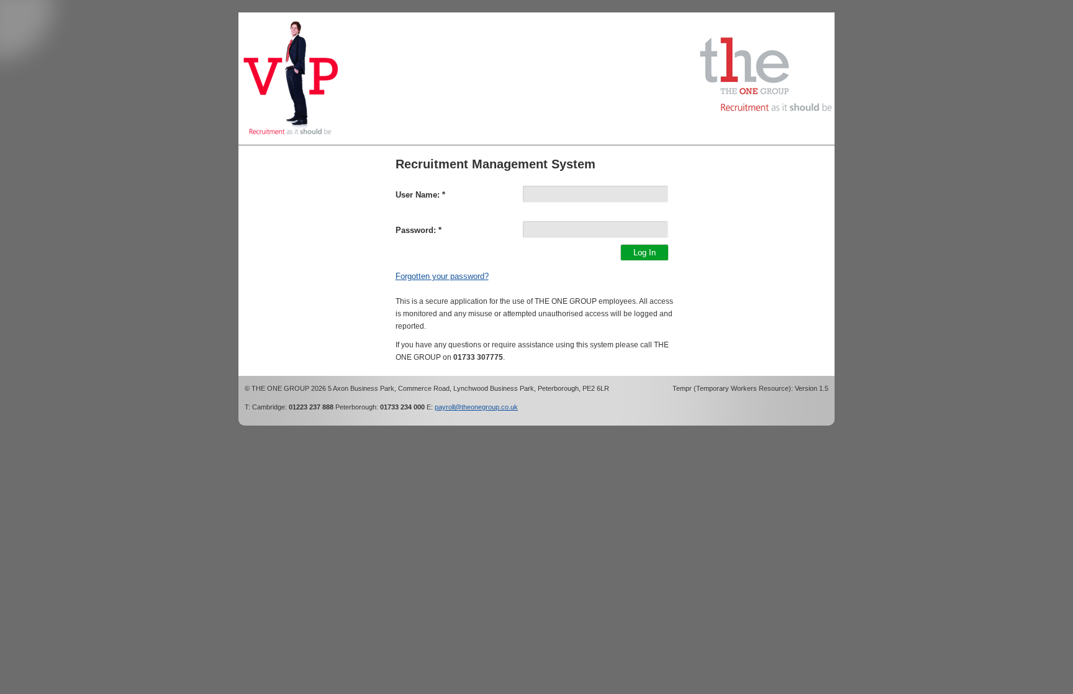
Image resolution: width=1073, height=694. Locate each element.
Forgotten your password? (442, 276)
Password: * (418, 230)
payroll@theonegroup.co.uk (476, 407)
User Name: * (420, 194)
